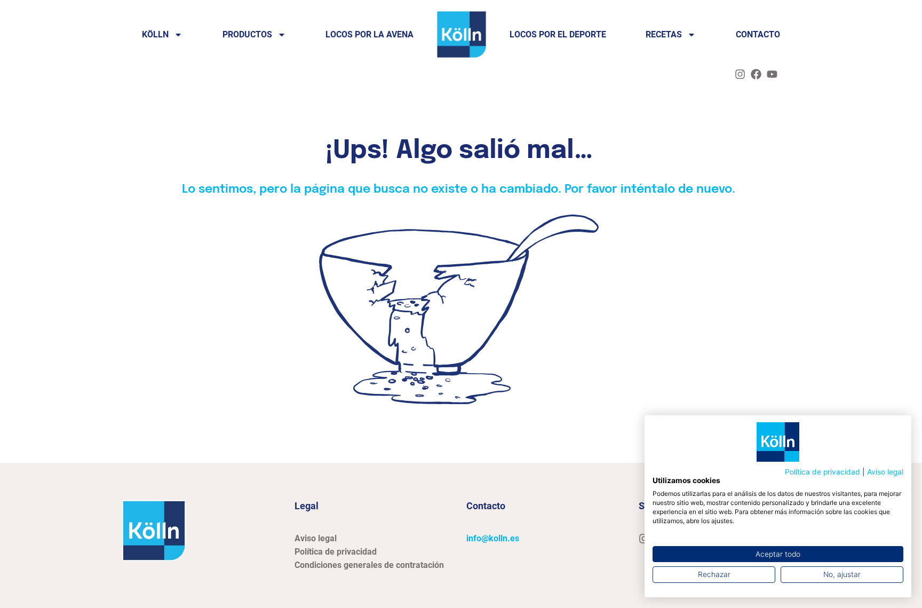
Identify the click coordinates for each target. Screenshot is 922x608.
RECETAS (664, 34)
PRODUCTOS (247, 34)
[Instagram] (740, 74)
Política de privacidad (822, 472)
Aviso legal (885, 472)
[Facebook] (756, 74)
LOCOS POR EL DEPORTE (558, 34)
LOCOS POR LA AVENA (369, 34)
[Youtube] (772, 74)
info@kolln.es (492, 538)
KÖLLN (155, 34)
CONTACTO (758, 34)
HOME (462, 34)
